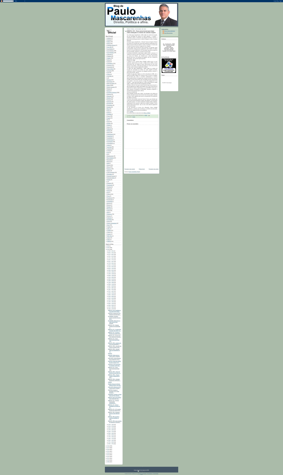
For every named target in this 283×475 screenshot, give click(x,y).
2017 (108, 447)
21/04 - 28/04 (111, 307)
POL (108, 192)
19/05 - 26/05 (111, 300)
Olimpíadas (109, 174)
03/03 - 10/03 (111, 433)
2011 (108, 458)
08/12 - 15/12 (111, 252)
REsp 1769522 (147, 113)
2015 (108, 451)
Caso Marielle (110, 49)
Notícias (109, 170)
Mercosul (109, 161)
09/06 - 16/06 (111, 294)
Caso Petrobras (110, 50)
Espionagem (110, 105)
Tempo (108, 221)
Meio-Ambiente (110, 157)
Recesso (109, 205)
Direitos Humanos (111, 87)
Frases (108, 116)
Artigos (108, 43)
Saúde (108, 210)
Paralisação (109, 185)
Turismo (109, 234)
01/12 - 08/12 (111, 254)
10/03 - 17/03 (111, 431)
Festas (108, 112)
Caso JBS (109, 47)
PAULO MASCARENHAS (169, 31)
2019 (108, 249)
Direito (108, 85)
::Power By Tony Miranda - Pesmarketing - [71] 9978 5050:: (147, 473)
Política (109, 194)
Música (108, 167)
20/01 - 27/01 (111, 443)
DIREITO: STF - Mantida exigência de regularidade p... (114, 326)
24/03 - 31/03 (111, 428)
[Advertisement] (135, 158)
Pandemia (109, 183)
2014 (108, 453)
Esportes (109, 107)
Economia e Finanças (112, 92)
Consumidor (109, 67)
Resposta (109, 208)
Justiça (108, 145)
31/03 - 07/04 (111, 426)
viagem (108, 237)
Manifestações (110, 156)
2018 (108, 446)
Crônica (109, 74)
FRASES (110, 353)
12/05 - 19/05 (111, 301)
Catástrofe (109, 54)
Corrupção (109, 70)
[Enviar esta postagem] (148, 115)
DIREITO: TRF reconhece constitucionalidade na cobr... (113, 418)
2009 (108, 461)
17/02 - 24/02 (111, 436)
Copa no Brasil (110, 69)
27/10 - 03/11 (111, 263)
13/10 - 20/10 (111, 266)
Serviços (109, 216)
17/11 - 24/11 (111, 258)
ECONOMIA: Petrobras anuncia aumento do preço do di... (114, 318)
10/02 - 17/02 (111, 438)
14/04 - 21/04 (111, 308)
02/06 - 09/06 (111, 296)
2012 (108, 456)
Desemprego (110, 81)
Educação (109, 96)
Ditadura (109, 88)
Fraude (108, 118)
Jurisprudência (110, 143)
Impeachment (110, 134)
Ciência (108, 59)
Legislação (109, 148)
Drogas (108, 90)
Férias (108, 110)
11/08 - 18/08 (111, 282)
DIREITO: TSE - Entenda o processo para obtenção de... (114, 413)
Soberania (109, 217)
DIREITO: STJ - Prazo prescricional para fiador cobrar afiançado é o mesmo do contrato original (141, 31)
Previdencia (109, 197)
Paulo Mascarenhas (168, 33)
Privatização (110, 199)
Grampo (109, 125)
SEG (108, 212)
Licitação (109, 150)
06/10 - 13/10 (111, 268)
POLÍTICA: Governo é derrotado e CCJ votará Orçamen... (113, 391)
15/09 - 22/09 (111, 273)
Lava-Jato (109, 147)
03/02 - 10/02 (111, 440)
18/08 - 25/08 (111, 280)
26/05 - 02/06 (111, 298)
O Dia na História (111, 172)
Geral (108, 121)
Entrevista (109, 101)
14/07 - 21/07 (111, 289)
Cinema (109, 61)
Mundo (108, 165)
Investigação (110, 141)
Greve (108, 127)
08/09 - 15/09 (111, 275)
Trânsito (109, 232)
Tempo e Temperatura (112, 223)
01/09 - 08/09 (111, 277)
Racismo (109, 203)
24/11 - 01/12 (111, 256)
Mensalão (109, 159)
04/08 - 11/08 (111, 284)
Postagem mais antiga (153, 169)
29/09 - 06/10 (111, 270)
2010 (108, 460)
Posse (108, 196)
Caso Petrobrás (110, 52)
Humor (108, 132)
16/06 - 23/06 (111, 293)
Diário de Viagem (111, 83)
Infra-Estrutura (110, 139)
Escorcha (109, 103)
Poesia (108, 190)
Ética (108, 108)
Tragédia (109, 230)
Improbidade (110, 138)
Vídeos (108, 239)
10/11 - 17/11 (111, 259)
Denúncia (109, 79)
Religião (109, 207)
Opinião (109, 179)
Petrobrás (109, 187)
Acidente (109, 38)
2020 (108, 247)
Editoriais (109, 94)
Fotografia (109, 114)
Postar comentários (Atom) (134, 171)
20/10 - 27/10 (111, 265)
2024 (108, 246)
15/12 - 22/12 (111, 251)
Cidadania (109, 56)
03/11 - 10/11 (111, 261)
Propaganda (109, 201)
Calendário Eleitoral (111, 45)
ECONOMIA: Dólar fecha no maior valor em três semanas (114, 322)
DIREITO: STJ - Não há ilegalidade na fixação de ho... (114, 406)
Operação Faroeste (111, 176)
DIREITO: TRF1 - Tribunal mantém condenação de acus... (113, 376)
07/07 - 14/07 (111, 291)
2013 (108, 454)
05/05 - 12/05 (111, 303)
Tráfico (108, 228)
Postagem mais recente (130, 169)
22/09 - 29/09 (111, 272)
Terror (108, 225)
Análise (108, 41)
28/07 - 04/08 (111, 286)
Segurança (109, 214)
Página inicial (142, 169)
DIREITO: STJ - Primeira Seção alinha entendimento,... (113, 402)
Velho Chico (109, 236)
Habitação (109, 128)
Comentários (110, 63)
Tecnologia (109, 219)
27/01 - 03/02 (111, 442)
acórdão (131, 111)
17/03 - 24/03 (111, 429)
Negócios (109, 168)
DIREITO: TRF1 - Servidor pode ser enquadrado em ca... (114, 350)
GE (108, 119)
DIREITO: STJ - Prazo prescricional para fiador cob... (113, 340)
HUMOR (110, 382)
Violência (109, 241)
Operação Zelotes (111, 177)
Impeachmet (110, 136)
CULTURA (109, 76)
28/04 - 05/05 (111, 305)
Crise (108, 72)
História (109, 130)
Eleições (109, 98)
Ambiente (109, 39)
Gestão (108, 123)
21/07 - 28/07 (111, 287)
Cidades (109, 58)
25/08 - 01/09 (111, 279)
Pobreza (109, 188)
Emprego (109, 99)
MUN (108, 163)
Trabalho (109, 226)
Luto (108, 152)
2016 (108, 449)
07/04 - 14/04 (111, 424)
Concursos (109, 65)
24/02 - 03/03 (111, 435)
